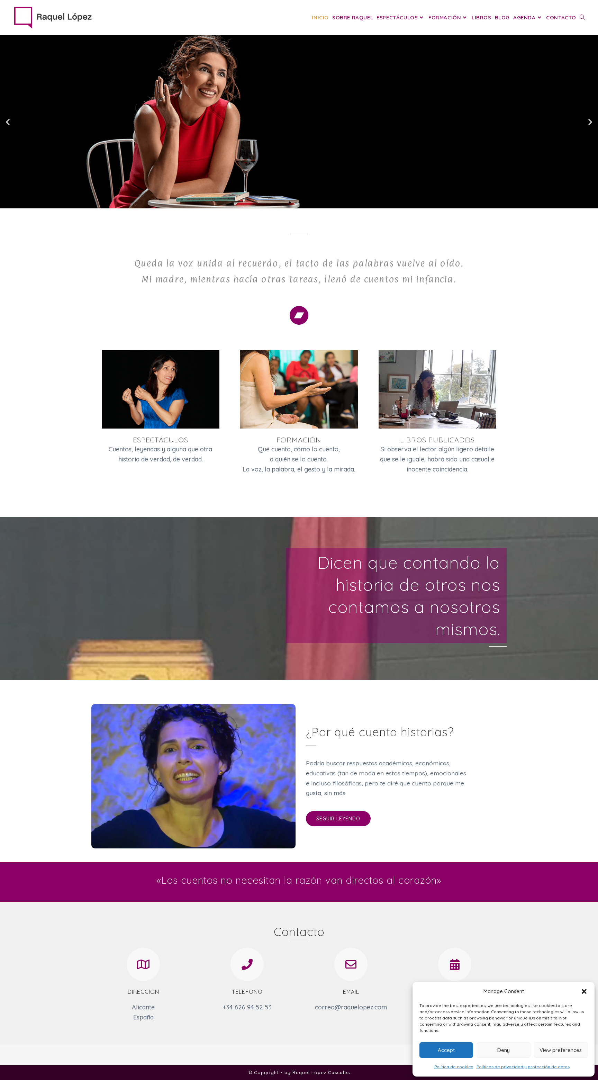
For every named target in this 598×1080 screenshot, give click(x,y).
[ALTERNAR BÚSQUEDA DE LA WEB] (582, 17)
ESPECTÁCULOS (160, 439)
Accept (446, 1050)
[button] (584, 991)
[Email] (351, 964)
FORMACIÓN (299, 439)
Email (351, 991)
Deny (503, 1050)
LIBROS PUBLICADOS (437, 439)
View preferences (561, 1050)
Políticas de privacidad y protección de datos (523, 1066)
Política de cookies (453, 1066)
